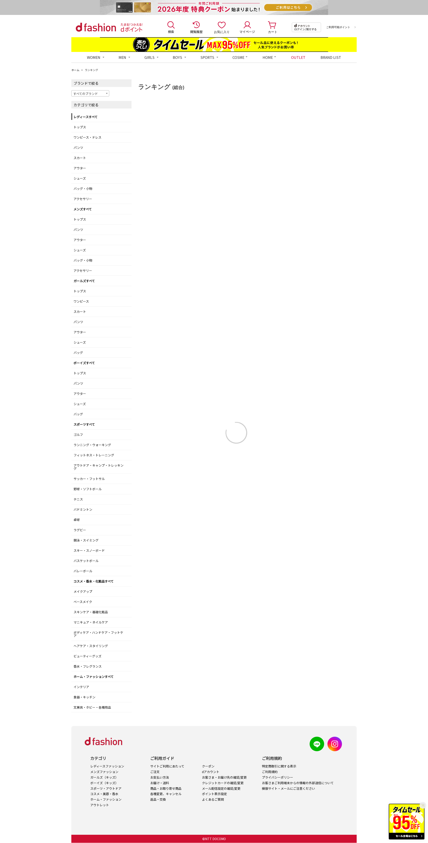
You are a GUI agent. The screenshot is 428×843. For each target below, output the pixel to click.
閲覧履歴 (196, 31)
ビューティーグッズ (87, 656)
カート (272, 31)
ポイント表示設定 (214, 794)
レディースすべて (86, 117)
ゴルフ (78, 434)
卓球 (77, 519)
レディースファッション (107, 766)
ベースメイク (83, 601)
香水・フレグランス (88, 666)
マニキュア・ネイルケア (91, 622)
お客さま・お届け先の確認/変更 (224, 777)
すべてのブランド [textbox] (85, 93)
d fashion (96, 27)
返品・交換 (158, 799)
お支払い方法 (159, 777)
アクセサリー (83, 199)
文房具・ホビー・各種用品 (92, 707)
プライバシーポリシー (277, 777)
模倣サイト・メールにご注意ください (288, 788)
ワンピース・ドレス (87, 137)
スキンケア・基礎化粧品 (91, 612)
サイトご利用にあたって (167, 766)
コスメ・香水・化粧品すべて (94, 581)
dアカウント (210, 771)
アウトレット (99, 805)
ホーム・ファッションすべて (94, 676)
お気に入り (222, 31)
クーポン (208, 766)
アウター (80, 168)
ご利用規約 (270, 771)
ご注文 (155, 771)
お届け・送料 (159, 783)
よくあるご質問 (213, 799)
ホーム (75, 70)
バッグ (78, 352)
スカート (80, 158)
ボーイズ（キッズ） (104, 783)
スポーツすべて (84, 424)
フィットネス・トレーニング (94, 455)
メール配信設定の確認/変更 (221, 788)
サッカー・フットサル (89, 478)
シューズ (80, 178)
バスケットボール (86, 560)
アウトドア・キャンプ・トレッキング (98, 467)
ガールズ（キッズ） (104, 777)
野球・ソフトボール (88, 489)
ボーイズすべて (84, 363)
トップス (80, 127)
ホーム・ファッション (105, 799)
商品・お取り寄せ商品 (165, 788)
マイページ (247, 31)
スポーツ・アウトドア (105, 788)
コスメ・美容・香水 (104, 794)
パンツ (78, 147)
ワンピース (81, 301)
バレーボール (83, 571)
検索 (171, 31)
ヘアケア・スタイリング (91, 646)
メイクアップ (83, 591)
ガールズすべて (84, 281)
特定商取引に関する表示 (279, 766)
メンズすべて (83, 209)
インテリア (81, 687)
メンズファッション (104, 771)
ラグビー (80, 530)
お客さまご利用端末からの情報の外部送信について (298, 783)
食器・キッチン (84, 697)
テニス (78, 499)
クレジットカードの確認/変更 (223, 783)
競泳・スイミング (86, 540)
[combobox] (90, 93)
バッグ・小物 (83, 188)
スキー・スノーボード (89, 550)
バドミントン (83, 509)
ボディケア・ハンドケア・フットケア (98, 634)
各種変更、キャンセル (165, 794)
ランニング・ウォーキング (92, 445)
